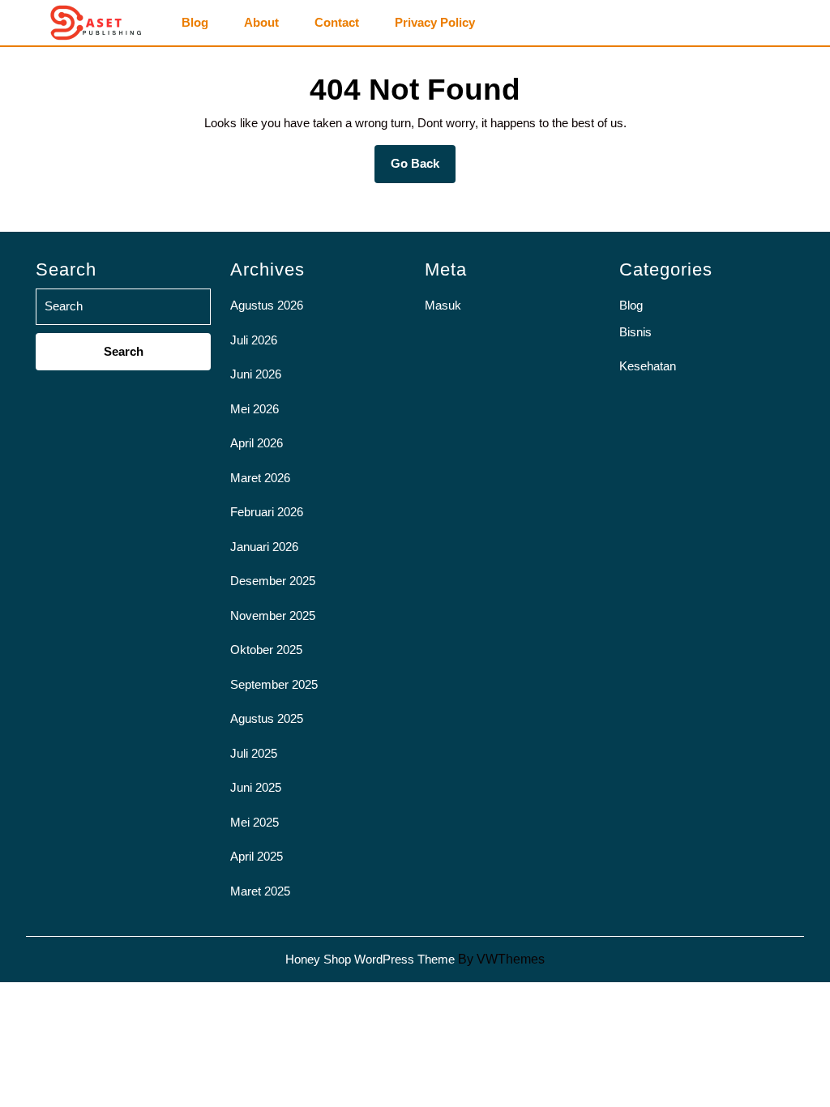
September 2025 (274, 684)
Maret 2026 (260, 478)
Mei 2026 (254, 409)
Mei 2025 (254, 822)
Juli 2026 (253, 340)
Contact (336, 22)
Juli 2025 (253, 753)
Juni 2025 (255, 787)
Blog (195, 22)
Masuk (443, 305)
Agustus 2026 (266, 305)
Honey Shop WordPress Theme (370, 959)
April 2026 (256, 443)
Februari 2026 (266, 512)
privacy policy (435, 22)
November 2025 (272, 615)
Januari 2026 (264, 547)
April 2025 (256, 856)
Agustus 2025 (266, 718)
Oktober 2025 (266, 649)
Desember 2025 (272, 581)
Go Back (423, 169)
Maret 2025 (260, 891)
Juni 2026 (255, 374)
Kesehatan (647, 366)
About (261, 22)
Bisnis (635, 332)
